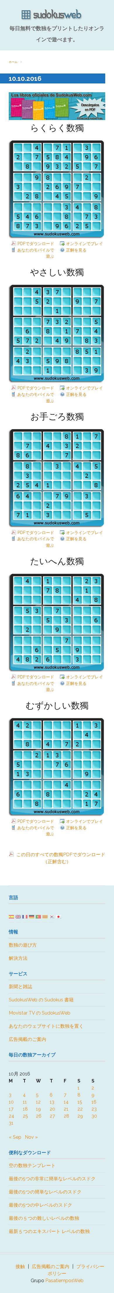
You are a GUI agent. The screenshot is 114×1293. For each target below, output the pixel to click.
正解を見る (76, 249)
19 (38, 1109)
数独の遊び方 (23, 945)
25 (25, 1116)
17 (11, 1109)
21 (66, 1109)
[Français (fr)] (24, 916)
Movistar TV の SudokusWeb (39, 1013)
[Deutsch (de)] (31, 916)
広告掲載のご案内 (27, 1039)
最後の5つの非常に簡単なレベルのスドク (52, 1178)
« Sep (15, 1137)
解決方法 (18, 958)
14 (66, 1102)
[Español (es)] (11, 916)
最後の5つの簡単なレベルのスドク (45, 1192)
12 (38, 1102)
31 (11, 1123)
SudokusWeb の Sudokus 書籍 (41, 1000)
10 (11, 1102)
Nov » (31, 1137)
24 (11, 1116)
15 (79, 1102)
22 (80, 1109)
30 (94, 1116)
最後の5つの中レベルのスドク (40, 1205)
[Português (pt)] (38, 916)
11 (25, 1102)
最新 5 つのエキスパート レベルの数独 (49, 1231)
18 (25, 1109)
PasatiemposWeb (64, 1280)
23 (94, 1109)
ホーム (13, 62)
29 (80, 1116)
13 (52, 1102)
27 (52, 1116)
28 (66, 1116)
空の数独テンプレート (32, 1165)
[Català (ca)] (45, 916)
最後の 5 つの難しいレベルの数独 (44, 1218)
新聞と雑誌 (20, 986)
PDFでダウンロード (36, 243)
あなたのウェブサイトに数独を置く (46, 1026)
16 (93, 1102)
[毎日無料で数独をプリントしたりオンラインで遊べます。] (57, 15)
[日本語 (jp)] (58, 916)
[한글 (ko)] (51, 916)
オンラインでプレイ (84, 243)
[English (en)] (18, 916)
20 (52, 1109)
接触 (20, 1266)
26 (39, 1116)
